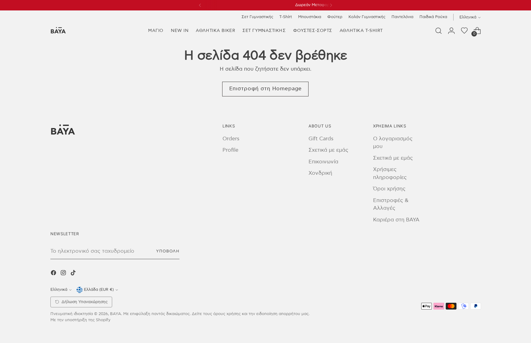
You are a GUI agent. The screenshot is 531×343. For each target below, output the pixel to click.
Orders (230, 138)
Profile (230, 150)
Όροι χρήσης (389, 188)
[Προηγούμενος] (200, 5)
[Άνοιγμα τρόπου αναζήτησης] (438, 31)
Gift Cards (321, 138)
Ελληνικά (467, 17)
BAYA (115, 314)
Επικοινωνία (323, 161)
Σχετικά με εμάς (328, 150)
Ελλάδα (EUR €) (99, 289)
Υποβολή (167, 251)
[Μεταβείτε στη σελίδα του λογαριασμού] (451, 31)
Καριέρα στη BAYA (396, 219)
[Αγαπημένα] (464, 31)
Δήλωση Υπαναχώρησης (84, 302)
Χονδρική (320, 173)
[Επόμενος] (331, 5)
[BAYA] (58, 31)
